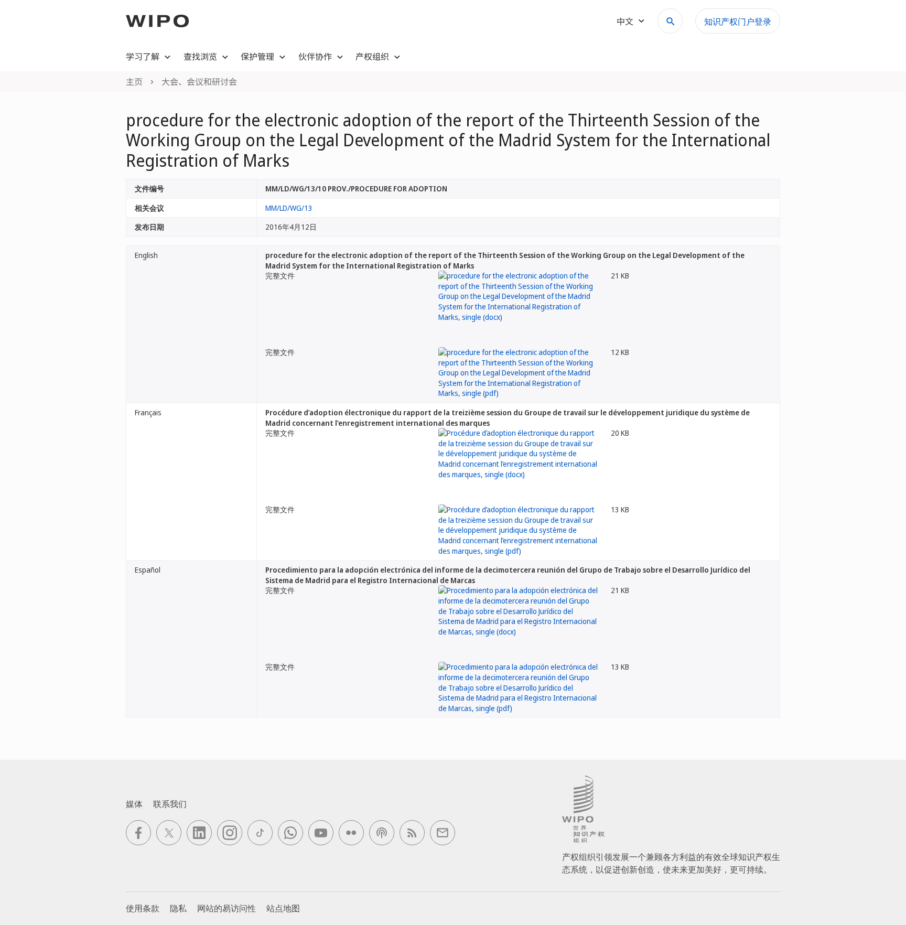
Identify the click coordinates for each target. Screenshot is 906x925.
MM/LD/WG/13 (288, 208)
